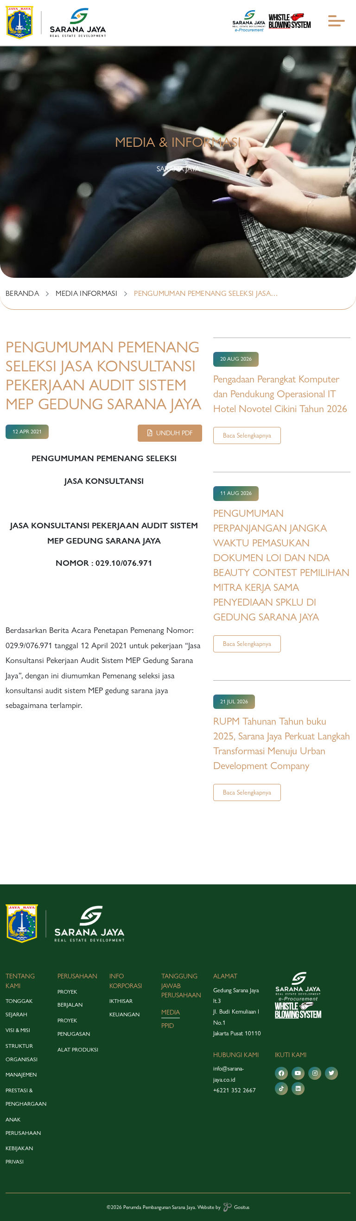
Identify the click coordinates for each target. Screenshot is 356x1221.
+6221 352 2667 (234, 1090)
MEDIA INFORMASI (86, 293)
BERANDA (22, 293)
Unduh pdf (172, 433)
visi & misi (18, 1030)
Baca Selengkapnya (247, 435)
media (170, 1012)
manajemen (21, 1074)
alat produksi (77, 1049)
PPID (167, 1025)
